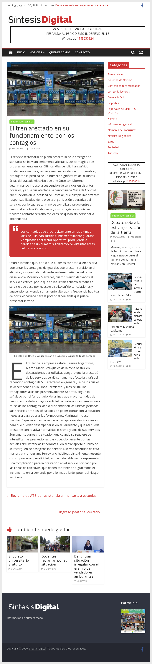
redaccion (35, 148)
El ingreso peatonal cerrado (79, 512)
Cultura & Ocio (116, 97)
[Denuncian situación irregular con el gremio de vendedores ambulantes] (88, 538)
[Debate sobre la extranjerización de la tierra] (126, 192)
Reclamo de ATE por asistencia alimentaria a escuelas (51, 495)
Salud (111, 141)
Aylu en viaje (115, 74)
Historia (112, 118)
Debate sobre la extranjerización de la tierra (126, 227)
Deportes (113, 103)
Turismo (113, 153)
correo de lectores (119, 91)
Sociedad (113, 147)
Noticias (36, 52)
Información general (22, 121)
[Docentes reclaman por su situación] (55, 538)
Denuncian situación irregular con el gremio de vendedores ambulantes (86, 566)
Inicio (21, 52)
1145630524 (85, 38)
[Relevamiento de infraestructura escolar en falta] (120, 275)
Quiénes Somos (59, 52)
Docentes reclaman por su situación (54, 560)
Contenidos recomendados (124, 86)
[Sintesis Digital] (11, 52)
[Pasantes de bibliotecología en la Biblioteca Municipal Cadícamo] (120, 307)
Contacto (82, 52)
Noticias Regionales (119, 136)
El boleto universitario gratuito (19, 560)
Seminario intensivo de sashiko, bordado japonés (84, 5)
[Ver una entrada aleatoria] (141, 52)
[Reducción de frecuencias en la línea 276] (120, 342)
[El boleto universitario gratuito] (22, 538)
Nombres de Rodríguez (122, 130)
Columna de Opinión (120, 80)
